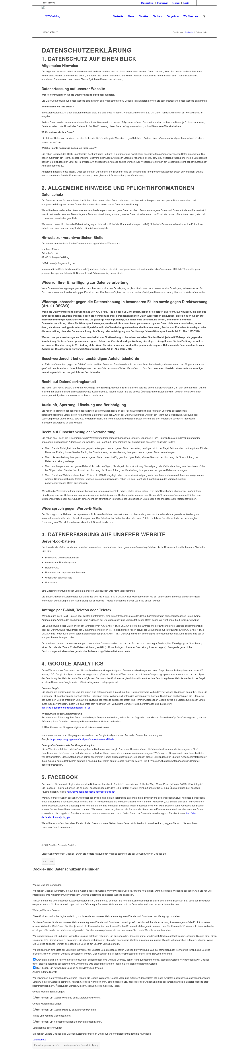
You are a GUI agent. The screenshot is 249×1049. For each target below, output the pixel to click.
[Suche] (203, 16)
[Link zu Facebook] (193, 2)
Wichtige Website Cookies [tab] (46, 910)
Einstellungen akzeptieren (47, 1044)
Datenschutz (147, 2)
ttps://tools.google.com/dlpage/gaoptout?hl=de (66, 707)
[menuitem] (147, 3)
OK (44, 861)
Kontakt (176, 2)
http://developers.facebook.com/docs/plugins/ (91, 791)
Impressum (162, 2)
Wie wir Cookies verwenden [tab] (46, 885)
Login (186, 2)
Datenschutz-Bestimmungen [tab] (47, 1027)
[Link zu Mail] (199, 2)
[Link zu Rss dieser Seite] (204, 2)
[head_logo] (51, 16)
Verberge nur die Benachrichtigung (81, 1044)
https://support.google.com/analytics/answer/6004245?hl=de (82, 739)
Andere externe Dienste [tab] (44, 971)
